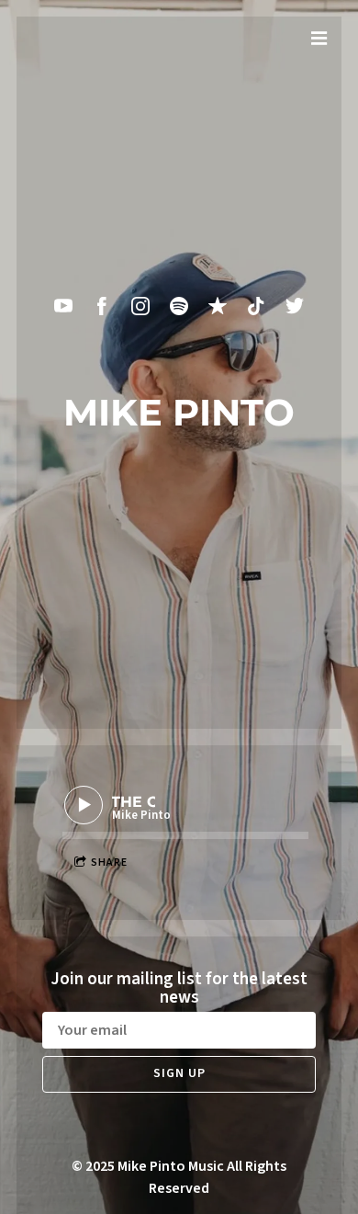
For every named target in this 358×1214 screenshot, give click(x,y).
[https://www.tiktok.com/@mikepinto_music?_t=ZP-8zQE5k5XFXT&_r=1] (256, 306)
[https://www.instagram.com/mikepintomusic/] (140, 306)
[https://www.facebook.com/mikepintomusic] (102, 306)
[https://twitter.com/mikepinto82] (294, 306)
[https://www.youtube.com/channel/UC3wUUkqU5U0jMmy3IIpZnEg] (63, 306)
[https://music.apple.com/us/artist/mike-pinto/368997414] (217, 306)
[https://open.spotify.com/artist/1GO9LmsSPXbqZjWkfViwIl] (179, 306)
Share (109, 862)
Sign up (179, 1073)
